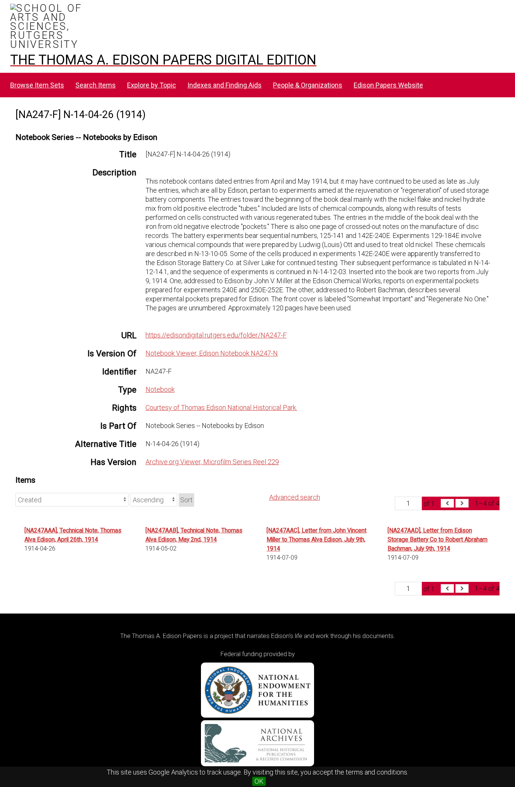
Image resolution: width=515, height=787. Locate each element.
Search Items (95, 85)
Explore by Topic (151, 85)
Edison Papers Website (388, 85)
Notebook (160, 389)
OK (259, 781)
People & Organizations (307, 85)
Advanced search (294, 497)
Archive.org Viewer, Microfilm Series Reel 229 (212, 462)
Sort (186, 500)
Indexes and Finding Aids (224, 85)
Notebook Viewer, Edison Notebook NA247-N (212, 353)
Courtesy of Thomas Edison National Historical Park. (221, 407)
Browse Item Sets (37, 85)
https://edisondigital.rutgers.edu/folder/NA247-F (216, 335)
